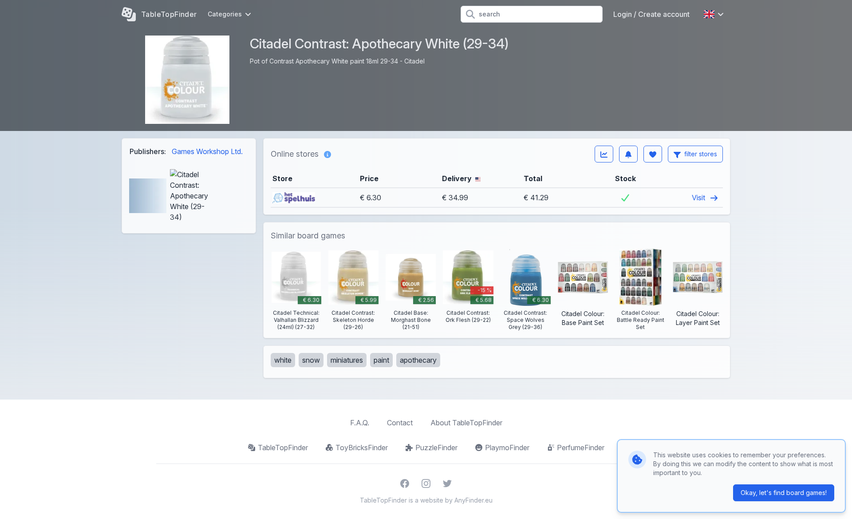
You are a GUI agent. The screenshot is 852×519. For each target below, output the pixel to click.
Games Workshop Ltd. (207, 151)
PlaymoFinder (507, 447)
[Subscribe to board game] (628, 154)
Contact (400, 422)
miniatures (347, 360)
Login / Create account (651, 14)
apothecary (418, 360)
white (283, 360)
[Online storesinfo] (327, 154)
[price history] (604, 154)
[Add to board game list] (652, 154)
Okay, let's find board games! (784, 492)
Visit (699, 197)
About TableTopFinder (466, 422)
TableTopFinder (283, 447)
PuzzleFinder (436, 447)
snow (311, 360)
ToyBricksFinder (361, 447)
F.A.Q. (359, 422)
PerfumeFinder (580, 447)
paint (381, 360)
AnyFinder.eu (473, 500)
